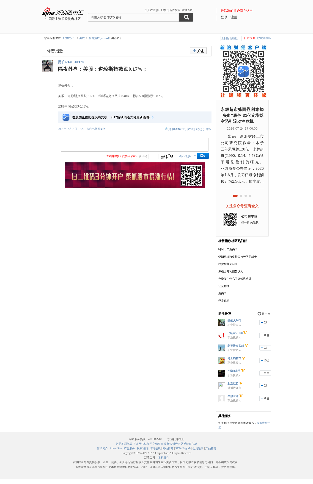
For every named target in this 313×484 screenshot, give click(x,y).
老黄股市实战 (236, 345)
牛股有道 (233, 396)
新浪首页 (187, 10)
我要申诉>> (129, 156)
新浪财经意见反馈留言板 (182, 443)
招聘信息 (155, 448)
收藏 (191, 129)
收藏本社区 (264, 38)
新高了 (222, 293)
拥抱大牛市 (234, 320)
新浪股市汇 (69, 38)
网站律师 (167, 448)
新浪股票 (174, 10)
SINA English (183, 448)
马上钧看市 (234, 358)
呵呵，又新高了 (228, 249)
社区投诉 (249, 38)
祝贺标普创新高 (228, 264)
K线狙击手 (234, 371)
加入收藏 (150, 10)
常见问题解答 (124, 443)
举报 (208, 129)
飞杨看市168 (235, 333)
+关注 (198, 50)
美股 (82, 38)
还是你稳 (223, 286)
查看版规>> (113, 156)
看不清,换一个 (187, 156)
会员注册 (197, 448)
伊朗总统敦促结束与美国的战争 (237, 256)
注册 (234, 17)
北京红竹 (233, 383)
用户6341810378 (71, 62)
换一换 (266, 313)
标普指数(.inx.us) (99, 38)
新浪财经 (162, 10)
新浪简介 (102, 448)
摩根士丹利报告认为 (230, 271)
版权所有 (163, 457)
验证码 (143, 156)
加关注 (265, 322)
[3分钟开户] (135, 187)
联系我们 (142, 448)
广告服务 (129, 448)
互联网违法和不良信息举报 (149, 443)
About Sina (116, 448)
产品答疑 (210, 448)
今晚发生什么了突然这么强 (234, 278)
